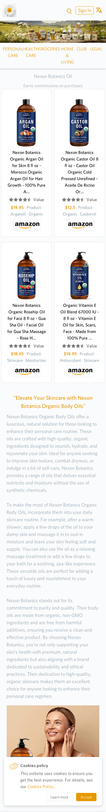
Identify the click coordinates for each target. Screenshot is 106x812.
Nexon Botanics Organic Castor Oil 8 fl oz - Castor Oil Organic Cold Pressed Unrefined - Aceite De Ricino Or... (79, 172)
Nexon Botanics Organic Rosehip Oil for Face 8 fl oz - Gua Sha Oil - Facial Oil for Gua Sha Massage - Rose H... (26, 321)
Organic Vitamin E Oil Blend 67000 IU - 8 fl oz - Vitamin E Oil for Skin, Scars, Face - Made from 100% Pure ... (79, 321)
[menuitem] (84, 10)
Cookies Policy (40, 786)
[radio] (11, 200)
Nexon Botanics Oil (53, 76)
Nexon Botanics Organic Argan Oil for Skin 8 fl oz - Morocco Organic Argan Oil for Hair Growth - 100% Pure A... (26, 172)
